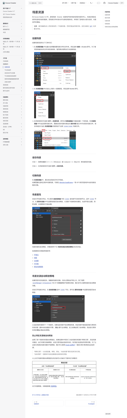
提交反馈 (108, 414)
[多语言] (91, 3)
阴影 (35, 258)
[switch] (98, 3)
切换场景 (107, 21)
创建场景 (107, 15)
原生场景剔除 (38, 267)
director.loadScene (66, 182)
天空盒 (36, 264)
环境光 (36, 255)
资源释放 (53, 386)
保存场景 (107, 18)
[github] (104, 3)
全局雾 (36, 261)
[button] (12, 8)
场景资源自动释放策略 (111, 26)
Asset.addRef (70, 345)
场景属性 (107, 23)
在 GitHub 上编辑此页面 (41, 395)
